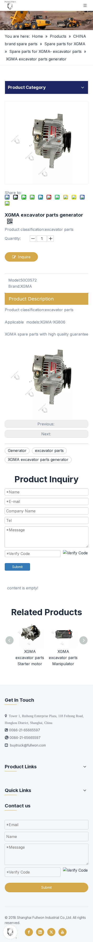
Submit (17, 567)
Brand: (14, 286)
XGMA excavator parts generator (38, 459)
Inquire (24, 257)
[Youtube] (62, 932)
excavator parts (49, 450)
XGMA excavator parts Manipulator (63, 657)
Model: (14, 280)
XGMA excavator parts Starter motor (30, 657)
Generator (17, 450)
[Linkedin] (40, 932)
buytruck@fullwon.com (28, 745)
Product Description (31, 299)
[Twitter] (51, 932)
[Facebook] (29, 932)
